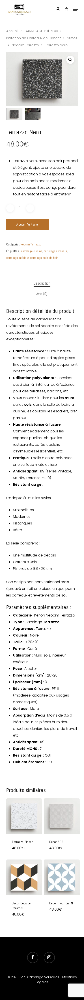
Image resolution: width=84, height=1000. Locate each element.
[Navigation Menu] (75, 9)
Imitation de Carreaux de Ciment (33, 38)
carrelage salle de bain (44, 258)
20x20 (72, 38)
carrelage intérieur (17, 258)
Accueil (12, 31)
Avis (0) (41, 293)
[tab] (42, 283)
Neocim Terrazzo (25, 45)
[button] (70, 60)
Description (42, 283)
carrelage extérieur (55, 251)
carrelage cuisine (31, 251)
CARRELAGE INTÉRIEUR (41, 31)
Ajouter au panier (27, 224)
